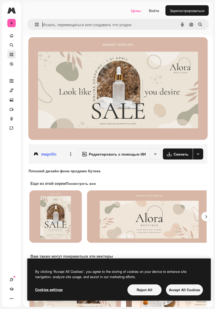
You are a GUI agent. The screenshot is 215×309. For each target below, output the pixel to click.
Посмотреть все (81, 183)
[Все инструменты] (11, 81)
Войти (154, 10)
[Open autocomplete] (35, 24)
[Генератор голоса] (11, 118)
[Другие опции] (70, 154)
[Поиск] (11, 45)
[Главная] (11, 35)
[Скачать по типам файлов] (198, 153)
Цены (136, 10)
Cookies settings (49, 289)
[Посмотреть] (11, 64)
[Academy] (11, 289)
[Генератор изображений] (11, 100)
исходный (63, 47)
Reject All (144, 289)
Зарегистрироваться (187, 10)
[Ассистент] (11, 128)
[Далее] (206, 216)
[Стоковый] (11, 54)
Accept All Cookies (184, 289)
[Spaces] (11, 90)
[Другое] (11, 298)
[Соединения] (11, 279)
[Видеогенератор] (11, 109)
